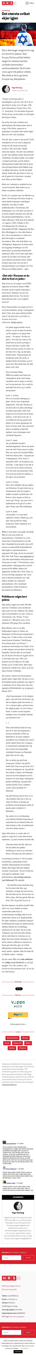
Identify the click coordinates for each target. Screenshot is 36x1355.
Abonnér (28, 1257)
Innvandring (6, 10)
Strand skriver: (17, 322)
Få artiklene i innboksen (14, 1252)
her (30, 968)
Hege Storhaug (17, 88)
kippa (28, 1043)
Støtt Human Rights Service (11, 1286)
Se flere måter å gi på (17, 1024)
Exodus (25, 1038)
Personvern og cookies (9, 1289)
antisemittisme (13, 1038)
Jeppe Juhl (17, 1043)
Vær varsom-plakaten (17, 1317)
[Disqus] (18, 1113)
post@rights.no (12, 1299)
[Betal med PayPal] (18, 1014)
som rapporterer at (27, 556)
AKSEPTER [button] (18, 1352)
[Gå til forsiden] (11, 1278)
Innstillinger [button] (25, 1348)
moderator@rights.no (9, 1085)
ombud (12, 1048)
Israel (7, 1043)
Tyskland (23, 1048)
